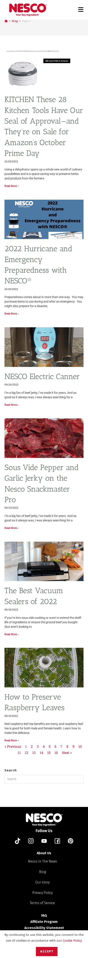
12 (26, 752)
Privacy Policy (42, 893)
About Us (44, 853)
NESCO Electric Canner (42, 376)
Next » (67, 752)
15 (48, 752)
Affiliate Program (44, 922)
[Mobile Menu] (81, 9)
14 (41, 752)
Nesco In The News (42, 861)
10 (80, 746)
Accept (46, 951)
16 (56, 752)
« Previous (13, 746)
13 (34, 752)
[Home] (6, 21)
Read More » (11, 186)
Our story (42, 882)
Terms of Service (42, 903)
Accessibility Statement (44, 928)
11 (19, 752)
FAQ (44, 915)
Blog (42, 872)
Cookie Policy (72, 940)
